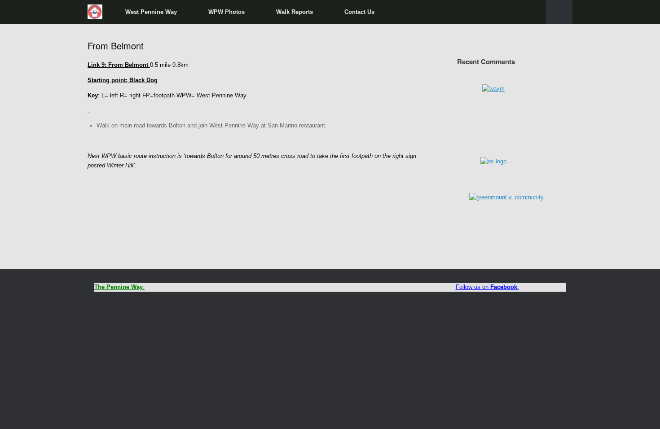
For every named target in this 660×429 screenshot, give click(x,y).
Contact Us (359, 12)
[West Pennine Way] (95, 12)
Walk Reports (294, 12)
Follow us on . (487, 287)
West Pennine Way (151, 12)
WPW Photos (226, 12)
